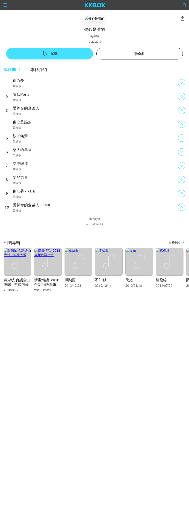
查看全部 (174, 242)
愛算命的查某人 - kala (31, 204)
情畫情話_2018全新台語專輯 (46, 282)
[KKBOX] (95, 5)
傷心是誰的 (22, 121)
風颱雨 (70, 279)
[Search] (184, 5)
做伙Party (21, 94)
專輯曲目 (12, 69)
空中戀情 (20, 163)
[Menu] (5, 5)
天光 (129, 279)
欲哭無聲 (20, 135)
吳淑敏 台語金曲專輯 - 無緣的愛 (17, 282)
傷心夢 (18, 80)
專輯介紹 (38, 69)
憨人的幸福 (22, 149)
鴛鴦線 (161, 279)
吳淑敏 (94, 35)
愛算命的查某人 (26, 108)
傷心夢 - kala (24, 191)
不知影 (100, 279)
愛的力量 (20, 177)
